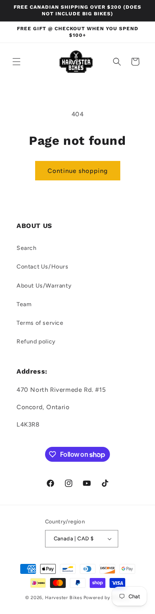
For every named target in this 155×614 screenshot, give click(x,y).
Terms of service (40, 322)
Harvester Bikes (63, 597)
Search (27, 248)
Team (24, 304)
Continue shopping (78, 171)
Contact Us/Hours (43, 266)
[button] (16, 62)
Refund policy (36, 341)
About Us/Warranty (44, 285)
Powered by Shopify (106, 597)
